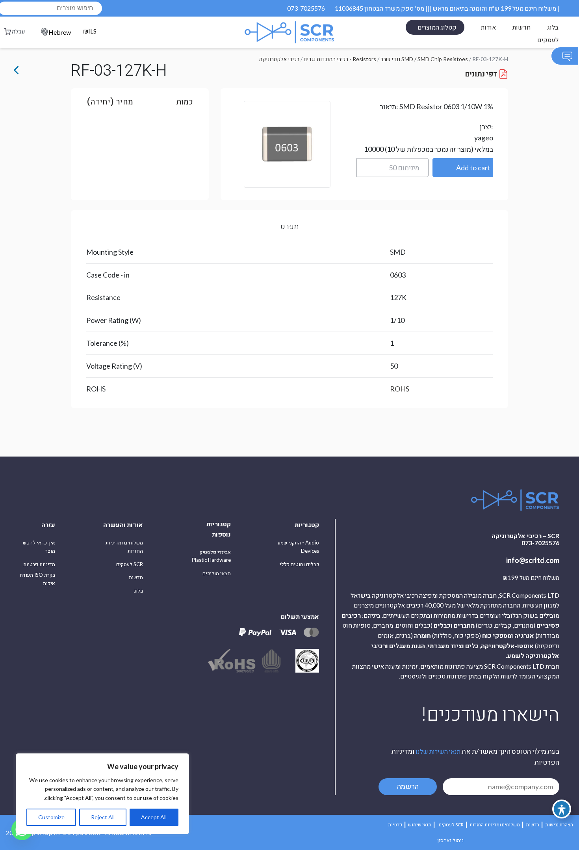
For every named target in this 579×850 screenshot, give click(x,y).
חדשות (521, 27)
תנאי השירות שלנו (438, 751)
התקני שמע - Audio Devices (298, 546)
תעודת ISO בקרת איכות (37, 579)
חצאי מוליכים (216, 573)
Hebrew (59, 32)
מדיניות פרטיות (39, 564)
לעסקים (548, 39)
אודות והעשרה (123, 524)
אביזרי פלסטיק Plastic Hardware (211, 556)
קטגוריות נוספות (218, 529)
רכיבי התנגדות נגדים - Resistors (340, 59)
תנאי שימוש (419, 825)
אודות (488, 27)
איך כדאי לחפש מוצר (39, 546)
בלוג (553, 27)
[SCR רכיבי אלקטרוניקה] (289, 32)
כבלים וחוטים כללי (299, 564)
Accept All (154, 817)
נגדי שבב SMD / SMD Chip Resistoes (424, 59)
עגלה (18, 31)
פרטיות (395, 825)
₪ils (89, 31)
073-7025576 (306, 8)
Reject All (103, 817)
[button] (462, 167)
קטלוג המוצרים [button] (437, 27)
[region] (102, 793)
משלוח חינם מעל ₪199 (531, 578)
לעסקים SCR (129, 564)
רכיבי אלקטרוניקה (279, 59)
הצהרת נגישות (559, 825)
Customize (51, 817)
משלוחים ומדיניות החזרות (124, 546)
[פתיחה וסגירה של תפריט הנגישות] (561, 809)
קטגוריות (307, 524)
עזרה (48, 524)
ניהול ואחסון (450, 840)
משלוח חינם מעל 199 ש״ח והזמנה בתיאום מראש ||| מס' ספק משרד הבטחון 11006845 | (447, 8)
